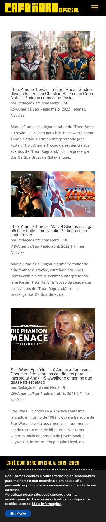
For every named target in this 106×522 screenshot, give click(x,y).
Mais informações (46, 504)
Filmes (79, 109)
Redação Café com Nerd (38, 102)
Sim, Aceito (18, 513)
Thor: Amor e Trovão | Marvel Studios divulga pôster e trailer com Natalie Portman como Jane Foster (51, 230)
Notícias (17, 115)
